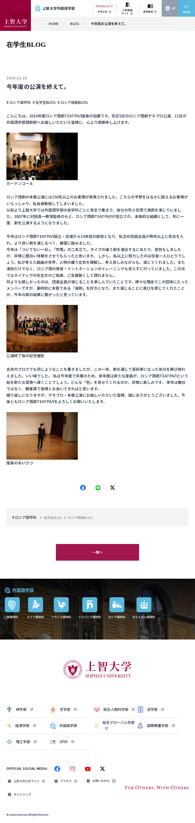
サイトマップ (22, 794)
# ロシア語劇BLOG (73, 102)
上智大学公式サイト (27, 781)
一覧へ (98, 552)
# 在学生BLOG (44, 102)
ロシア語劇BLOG (80, 517)
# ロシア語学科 (18, 102)
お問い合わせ (101, 781)
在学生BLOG (53, 517)
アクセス (66, 781)
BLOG (74, 23)
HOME (53, 23)
